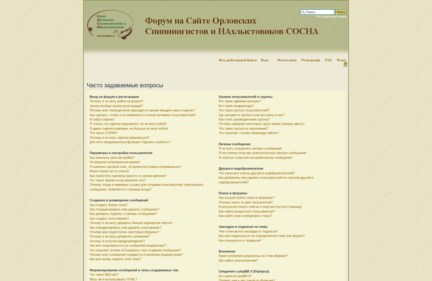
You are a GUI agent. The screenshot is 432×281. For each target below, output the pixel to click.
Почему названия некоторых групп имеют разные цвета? (261, 124)
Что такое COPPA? (104, 133)
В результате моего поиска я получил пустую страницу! (260, 206)
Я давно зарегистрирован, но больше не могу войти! (129, 128)
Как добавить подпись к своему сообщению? (123, 213)
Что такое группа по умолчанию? (243, 128)
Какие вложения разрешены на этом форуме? (253, 255)
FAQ (328, 60)
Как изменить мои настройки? (112, 157)
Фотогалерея (287, 60)
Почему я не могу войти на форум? (116, 101)
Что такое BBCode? (104, 274)
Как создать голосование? (109, 218)
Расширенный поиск (331, 16)
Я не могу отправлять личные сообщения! (250, 148)
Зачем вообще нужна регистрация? (116, 106)
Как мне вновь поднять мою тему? (115, 259)
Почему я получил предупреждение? (117, 241)
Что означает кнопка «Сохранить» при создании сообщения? (135, 250)
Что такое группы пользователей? (244, 110)
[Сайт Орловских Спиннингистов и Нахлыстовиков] (108, 38)
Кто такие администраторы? (240, 101)
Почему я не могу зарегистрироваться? (119, 137)
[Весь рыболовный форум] (216, 28)
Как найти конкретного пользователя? (247, 211)
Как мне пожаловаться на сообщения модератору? (128, 245)
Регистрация (311, 60)
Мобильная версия (345, 64)
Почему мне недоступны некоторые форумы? (124, 232)
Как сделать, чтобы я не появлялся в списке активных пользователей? (143, 115)
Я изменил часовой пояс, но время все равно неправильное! (135, 166)
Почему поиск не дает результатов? (246, 202)
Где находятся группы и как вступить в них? (252, 115)
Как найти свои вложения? (238, 260)
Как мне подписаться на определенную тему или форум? (262, 235)
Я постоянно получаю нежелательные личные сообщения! (262, 153)
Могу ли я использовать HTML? (113, 279)
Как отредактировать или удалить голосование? (125, 227)
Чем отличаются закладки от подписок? (248, 231)
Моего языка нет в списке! (109, 171)
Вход (264, 60)
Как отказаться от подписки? (240, 240)
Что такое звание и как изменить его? (118, 180)
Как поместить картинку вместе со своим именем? (128, 176)
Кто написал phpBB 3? (235, 276)
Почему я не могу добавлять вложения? (120, 236)
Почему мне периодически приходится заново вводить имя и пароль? (142, 110)
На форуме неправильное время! (115, 162)
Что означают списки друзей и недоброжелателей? (257, 173)
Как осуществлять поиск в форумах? (246, 197)
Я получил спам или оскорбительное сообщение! (255, 157)
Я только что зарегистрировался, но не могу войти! (128, 124)
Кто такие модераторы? (236, 106)
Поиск (341, 60)
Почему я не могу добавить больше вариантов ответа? (131, 223)
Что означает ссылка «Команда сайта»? (249, 133)
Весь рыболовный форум (238, 60)
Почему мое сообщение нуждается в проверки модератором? (136, 254)
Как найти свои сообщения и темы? (245, 216)
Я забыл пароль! (102, 119)
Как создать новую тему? (109, 205)
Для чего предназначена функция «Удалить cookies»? (130, 142)
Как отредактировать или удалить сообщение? (124, 209)
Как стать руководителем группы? (244, 119)
